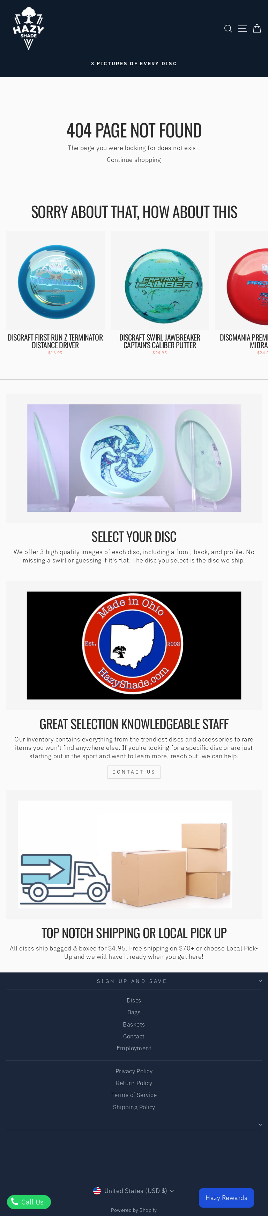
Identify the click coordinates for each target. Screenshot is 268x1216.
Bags (134, 1012)
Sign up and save (132, 981)
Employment (134, 1048)
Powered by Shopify (134, 1210)
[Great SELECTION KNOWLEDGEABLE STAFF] (134, 645)
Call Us (32, 1202)
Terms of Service (134, 1095)
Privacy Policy (134, 1071)
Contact (133, 1036)
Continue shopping (134, 159)
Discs (134, 1000)
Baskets (134, 1024)
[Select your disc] (134, 458)
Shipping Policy (134, 1107)
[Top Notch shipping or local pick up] (134, 854)
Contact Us (134, 772)
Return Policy (134, 1083)
